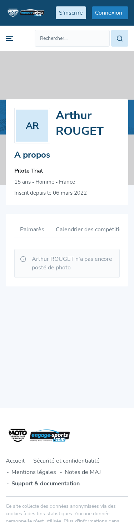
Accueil (15, 461)
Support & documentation (45, 483)
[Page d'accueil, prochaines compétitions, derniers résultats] (25, 13)
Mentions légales (33, 472)
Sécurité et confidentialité (66, 461)
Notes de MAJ (83, 472)
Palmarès (32, 229)
